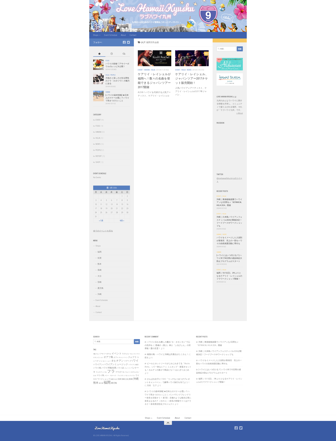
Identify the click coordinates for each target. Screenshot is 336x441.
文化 (127, 379)
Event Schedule (110, 35)
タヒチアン (117, 360)
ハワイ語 (120, 368)
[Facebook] (124, 42)
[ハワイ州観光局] (230, 85)
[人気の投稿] (99, 54)
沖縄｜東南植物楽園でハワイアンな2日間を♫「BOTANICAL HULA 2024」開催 (229, 202)
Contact (133, 35)
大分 (99, 276)
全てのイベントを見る (103, 231)
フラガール (120, 372)
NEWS (189, 70)
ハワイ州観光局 (108, 368)
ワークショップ (103, 379)
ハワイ (134, 360)
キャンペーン (123, 357)
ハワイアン (98, 364)
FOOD (107, 61)
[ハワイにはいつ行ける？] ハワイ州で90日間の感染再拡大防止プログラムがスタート (229, 258)
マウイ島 (100, 375)
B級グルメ (96, 354)
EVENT (140, 70)
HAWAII (147, 70)
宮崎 (99, 282)
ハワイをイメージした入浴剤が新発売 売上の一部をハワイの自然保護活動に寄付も (229, 240)
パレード (127, 368)
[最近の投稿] (111, 54)
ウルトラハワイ (135, 354)
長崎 (99, 270)
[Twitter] (128, 42)
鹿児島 (100, 288)
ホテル (133, 372)
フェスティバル (101, 372)
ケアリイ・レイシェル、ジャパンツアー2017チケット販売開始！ (191, 78)
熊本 (99, 264)
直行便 (101, 383)
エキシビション (98, 357)
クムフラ (132, 357)
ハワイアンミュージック (115, 364)
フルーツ (128, 372)
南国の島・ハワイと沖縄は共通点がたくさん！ (167, 354)
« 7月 (101, 220)
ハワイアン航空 (133, 364)
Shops (95, 35)
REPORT (99, 156)
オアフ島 (108, 357)
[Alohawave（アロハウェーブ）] (230, 70)
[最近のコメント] (124, 54)
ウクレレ (125, 354)
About (123, 35)
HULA (153, 70)
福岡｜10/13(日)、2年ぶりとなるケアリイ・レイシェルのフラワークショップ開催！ (229, 276)
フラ (111, 371)
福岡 (99, 252)
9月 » (122, 220)
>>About (239, 113)
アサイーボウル (105, 354)
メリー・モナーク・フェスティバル (116, 375)
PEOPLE (113, 75)
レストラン (131, 375)
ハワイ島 (97, 368)
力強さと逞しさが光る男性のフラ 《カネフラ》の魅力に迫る (118, 81)
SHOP (98, 162)
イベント (117, 353)
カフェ (116, 357)
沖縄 (99, 294)
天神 (119, 379)
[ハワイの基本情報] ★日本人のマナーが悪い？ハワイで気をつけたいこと (117, 98)
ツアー (127, 361)
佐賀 (99, 258)
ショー (108, 361)
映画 (131, 379)
